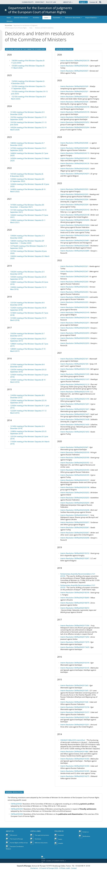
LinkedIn (60, 843)
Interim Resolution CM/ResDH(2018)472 (74, 608)
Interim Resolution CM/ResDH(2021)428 (74, 419)
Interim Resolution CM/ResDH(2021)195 (74, 399)
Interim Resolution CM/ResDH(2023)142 (74, 210)
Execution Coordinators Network (15, 848)
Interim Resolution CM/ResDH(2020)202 (74, 492)
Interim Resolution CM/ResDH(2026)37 (74, 71)
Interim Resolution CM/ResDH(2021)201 (74, 404)
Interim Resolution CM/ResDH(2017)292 (74, 637)
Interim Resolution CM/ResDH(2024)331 (74, 174)
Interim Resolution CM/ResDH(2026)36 (74, 66)
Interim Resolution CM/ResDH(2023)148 (74, 215)
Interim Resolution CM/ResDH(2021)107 (74, 379)
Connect (93, 2)
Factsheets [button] (56, 18)
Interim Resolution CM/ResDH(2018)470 (74, 603)
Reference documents (41, 843)
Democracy (39, 2)
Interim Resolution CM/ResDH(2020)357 (74, 522)
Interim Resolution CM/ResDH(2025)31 (74, 91)
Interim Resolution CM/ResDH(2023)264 (74, 225)
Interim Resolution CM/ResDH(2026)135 (74, 60)
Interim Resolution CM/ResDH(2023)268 (74, 230)
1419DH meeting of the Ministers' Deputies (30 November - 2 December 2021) (27, 206)
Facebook (61, 835)
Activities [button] (36, 18)
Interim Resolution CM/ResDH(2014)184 (74, 766)
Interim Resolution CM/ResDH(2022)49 (74, 276)
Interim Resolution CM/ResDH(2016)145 (74, 668)
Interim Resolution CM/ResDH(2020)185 (74, 475)
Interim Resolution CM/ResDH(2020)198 (74, 487)
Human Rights (27, 2)
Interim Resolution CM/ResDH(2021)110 (74, 384)
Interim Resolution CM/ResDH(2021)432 (74, 432)
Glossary (10, 21)
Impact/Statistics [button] (91, 18)
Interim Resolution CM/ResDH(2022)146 (74, 318)
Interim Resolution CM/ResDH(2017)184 (74, 625)
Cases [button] (46, 18)
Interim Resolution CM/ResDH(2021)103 (74, 369)
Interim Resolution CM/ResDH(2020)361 (74, 527)
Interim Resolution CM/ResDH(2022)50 (74, 282)
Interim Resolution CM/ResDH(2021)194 (74, 392)
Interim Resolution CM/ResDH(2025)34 (74, 102)
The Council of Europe (16, 839)
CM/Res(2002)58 (17, 814)
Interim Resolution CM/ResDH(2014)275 (74, 776)
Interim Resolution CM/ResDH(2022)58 (74, 307)
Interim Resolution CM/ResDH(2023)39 (74, 205)
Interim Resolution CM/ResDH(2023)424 (74, 235)
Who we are (13, 835)
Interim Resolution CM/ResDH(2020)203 (74, 498)
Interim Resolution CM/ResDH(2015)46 (74, 702)
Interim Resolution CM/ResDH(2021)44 (74, 364)
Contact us (85, 832)
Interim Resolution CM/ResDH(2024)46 (74, 143)
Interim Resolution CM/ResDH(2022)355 (74, 343)
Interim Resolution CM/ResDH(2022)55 (74, 302)
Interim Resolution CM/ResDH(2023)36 (74, 199)
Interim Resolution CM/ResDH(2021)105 (74, 374)
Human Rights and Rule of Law (19, 843)
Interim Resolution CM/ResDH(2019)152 (74, 553)
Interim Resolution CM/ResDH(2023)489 (74, 251)
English (83, 2)
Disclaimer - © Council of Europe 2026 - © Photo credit (50, 868)
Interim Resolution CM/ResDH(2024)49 (74, 148)
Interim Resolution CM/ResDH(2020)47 (74, 447)
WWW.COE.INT (10, 2)
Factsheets (38, 839)
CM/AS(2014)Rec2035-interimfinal (72, 740)
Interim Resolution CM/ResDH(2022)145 (74, 312)
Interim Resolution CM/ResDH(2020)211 (74, 515)
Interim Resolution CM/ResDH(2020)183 (74, 470)
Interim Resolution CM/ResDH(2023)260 (74, 220)
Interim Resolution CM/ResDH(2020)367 (74, 533)
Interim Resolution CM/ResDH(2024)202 (74, 168)
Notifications (86, 836)
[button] (53, 861)
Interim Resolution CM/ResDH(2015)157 (74, 712)
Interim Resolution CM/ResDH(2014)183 (74, 759)
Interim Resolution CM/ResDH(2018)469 (74, 598)
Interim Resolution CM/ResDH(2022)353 (74, 333)
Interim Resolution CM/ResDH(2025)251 (74, 117)
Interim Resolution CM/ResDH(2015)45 (74, 690)
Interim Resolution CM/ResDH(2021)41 (74, 359)
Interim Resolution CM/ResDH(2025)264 (74, 127)
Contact (74, 868)
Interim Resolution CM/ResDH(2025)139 (74, 112)
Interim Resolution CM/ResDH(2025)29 (74, 86)
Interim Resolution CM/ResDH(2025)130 (74, 107)
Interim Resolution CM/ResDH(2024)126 (74, 163)
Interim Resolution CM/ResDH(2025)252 (74, 122)
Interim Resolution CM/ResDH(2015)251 (74, 725)
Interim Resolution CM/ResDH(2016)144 (74, 663)
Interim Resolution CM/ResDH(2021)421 (74, 409)
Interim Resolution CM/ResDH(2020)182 (74, 463)
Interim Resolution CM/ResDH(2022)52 (74, 287)
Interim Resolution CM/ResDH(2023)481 (74, 240)
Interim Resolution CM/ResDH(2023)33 (74, 189)
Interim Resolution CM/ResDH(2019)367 (74, 558)
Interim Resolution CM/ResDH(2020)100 (74, 452)
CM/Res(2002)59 (17, 809)
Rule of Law (51, 2)
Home (9, 18)
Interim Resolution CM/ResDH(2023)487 (74, 246)
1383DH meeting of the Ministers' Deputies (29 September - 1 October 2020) (27, 242)
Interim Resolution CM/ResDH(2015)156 (74, 707)
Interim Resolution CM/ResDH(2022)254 (74, 328)
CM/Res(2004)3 (16, 804)
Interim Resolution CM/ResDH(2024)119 (74, 153)
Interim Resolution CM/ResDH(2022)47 (74, 271)
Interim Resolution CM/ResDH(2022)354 (74, 338)
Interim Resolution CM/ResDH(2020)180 (74, 457)
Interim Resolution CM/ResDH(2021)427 (74, 414)
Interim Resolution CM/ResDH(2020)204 (74, 503)
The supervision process (42, 835)
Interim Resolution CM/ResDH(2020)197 (74, 480)
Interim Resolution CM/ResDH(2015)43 (74, 685)
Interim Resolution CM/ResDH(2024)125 (74, 158)
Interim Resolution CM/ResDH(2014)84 (74, 751)
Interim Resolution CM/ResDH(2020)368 (74, 538)
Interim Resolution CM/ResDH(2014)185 (74, 771)
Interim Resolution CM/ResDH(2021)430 (74, 424)
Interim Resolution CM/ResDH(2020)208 (74, 510)
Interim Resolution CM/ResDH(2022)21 (74, 266)
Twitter (60, 839)
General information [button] (21, 18)
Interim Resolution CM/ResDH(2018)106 (74, 592)
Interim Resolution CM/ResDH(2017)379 (74, 642)
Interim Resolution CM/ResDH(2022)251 (74, 323)
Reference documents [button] (72, 18)
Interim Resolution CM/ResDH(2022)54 (74, 297)
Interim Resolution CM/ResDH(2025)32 (74, 97)
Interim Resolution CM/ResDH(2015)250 (74, 717)
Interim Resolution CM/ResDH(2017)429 (74, 647)
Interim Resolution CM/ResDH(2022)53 (74, 292)
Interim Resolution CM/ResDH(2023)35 (74, 194)
